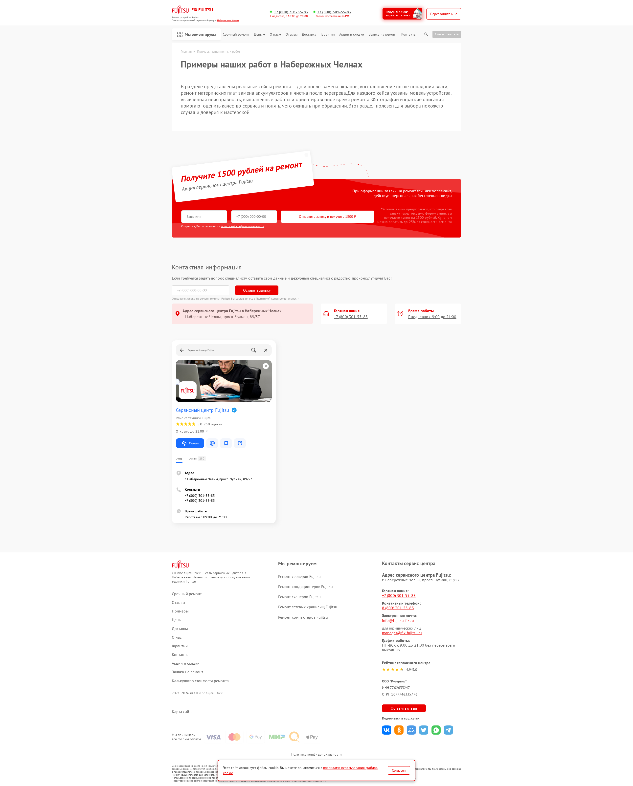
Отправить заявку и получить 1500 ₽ (327, 216)
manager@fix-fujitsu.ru (402, 632)
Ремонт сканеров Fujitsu (299, 596)
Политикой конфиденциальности (277, 298)
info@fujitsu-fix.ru (398, 620)
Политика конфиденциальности (316, 754)
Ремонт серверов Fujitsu (299, 576)
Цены (258, 34)
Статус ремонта (447, 34)
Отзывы (291, 34)
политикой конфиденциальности (242, 226)
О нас (274, 34)
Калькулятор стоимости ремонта (200, 680)
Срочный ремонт (236, 34)
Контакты (408, 34)
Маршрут (194, 443)
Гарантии (328, 34)
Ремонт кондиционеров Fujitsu (305, 586)
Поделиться (386, 730)
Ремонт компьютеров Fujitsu (303, 617)
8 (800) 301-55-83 (398, 607)
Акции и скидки (351, 34)
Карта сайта (182, 711)
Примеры (180, 611)
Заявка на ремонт (383, 34)
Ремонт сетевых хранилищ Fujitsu (307, 606)
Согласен (399, 770)
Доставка (309, 34)
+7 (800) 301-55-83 (291, 12)
